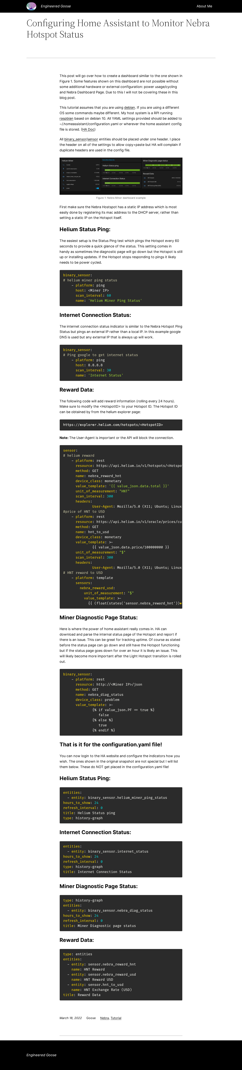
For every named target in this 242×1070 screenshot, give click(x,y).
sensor (92, 139)
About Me (204, 6)
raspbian (66, 118)
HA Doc (88, 129)
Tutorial (116, 1018)
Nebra (104, 1018)
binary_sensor (75, 139)
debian (129, 107)
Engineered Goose (56, 6)
